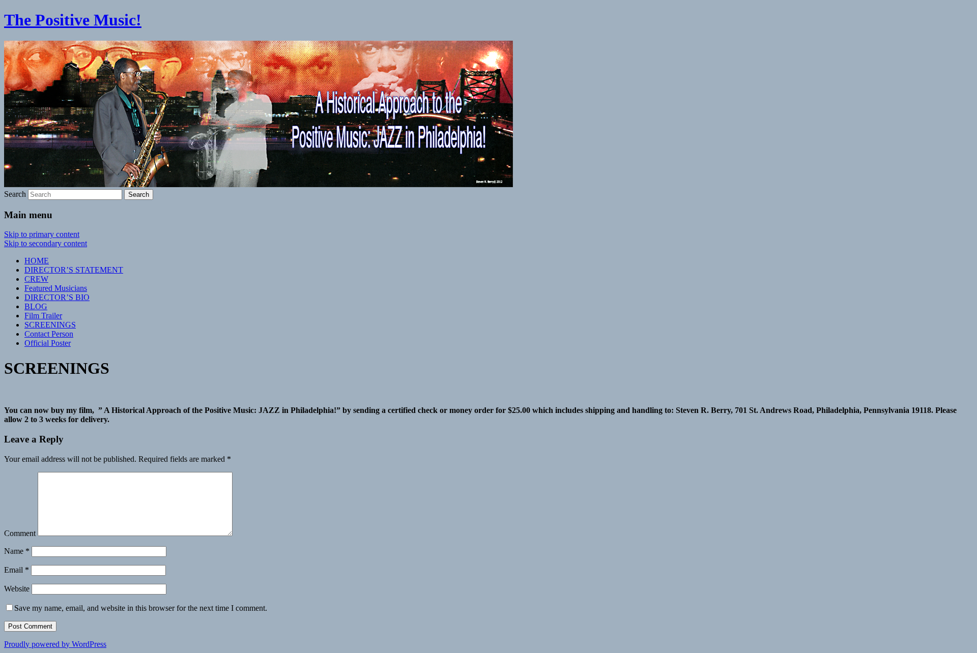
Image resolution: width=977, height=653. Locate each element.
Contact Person (48, 334)
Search (15, 194)
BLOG (35, 306)
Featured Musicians (55, 288)
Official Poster (47, 343)
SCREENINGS (50, 324)
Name (17, 551)
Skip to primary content (41, 234)
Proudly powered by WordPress (55, 644)
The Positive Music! (72, 20)
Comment (20, 533)
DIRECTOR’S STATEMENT (73, 269)
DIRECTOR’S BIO (57, 297)
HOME (36, 260)
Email (16, 570)
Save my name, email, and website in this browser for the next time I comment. (140, 608)
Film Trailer (43, 315)
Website (17, 588)
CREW (36, 279)
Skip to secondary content (45, 243)
